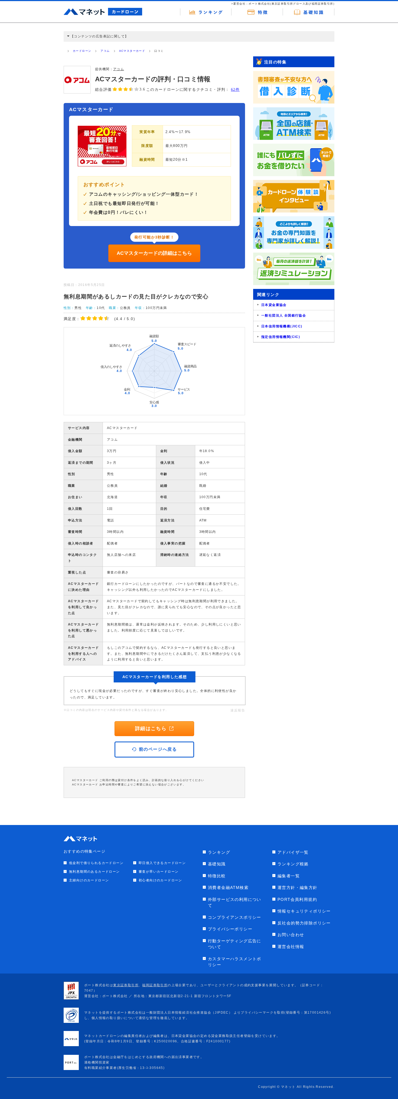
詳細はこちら (151, 728)
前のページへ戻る (158, 749)
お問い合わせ (291, 934)
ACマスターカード (132, 50)
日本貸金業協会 (274, 305)
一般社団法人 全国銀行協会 (283, 315)
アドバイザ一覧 (293, 852)
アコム (105, 50)
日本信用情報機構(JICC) (281, 326)
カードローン (82, 50)
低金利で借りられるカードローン (96, 863)
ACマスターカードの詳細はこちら (154, 253)
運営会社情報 (291, 946)
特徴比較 (217, 876)
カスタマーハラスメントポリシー (234, 961)
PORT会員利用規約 (297, 899)
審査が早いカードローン (158, 872)
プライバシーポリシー (230, 929)
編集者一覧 (289, 876)
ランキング (219, 852)
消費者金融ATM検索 (228, 887)
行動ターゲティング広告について (234, 944)
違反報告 (237, 710)
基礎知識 (217, 864)
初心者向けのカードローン (160, 880)
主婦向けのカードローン (89, 880)
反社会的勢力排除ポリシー (304, 923)
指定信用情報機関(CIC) (280, 337)
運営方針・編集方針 (298, 887)
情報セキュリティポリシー (304, 911)
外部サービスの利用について (234, 902)
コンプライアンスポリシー (234, 917)
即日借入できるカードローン (162, 863)
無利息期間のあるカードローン (94, 872)
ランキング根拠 (293, 864)
